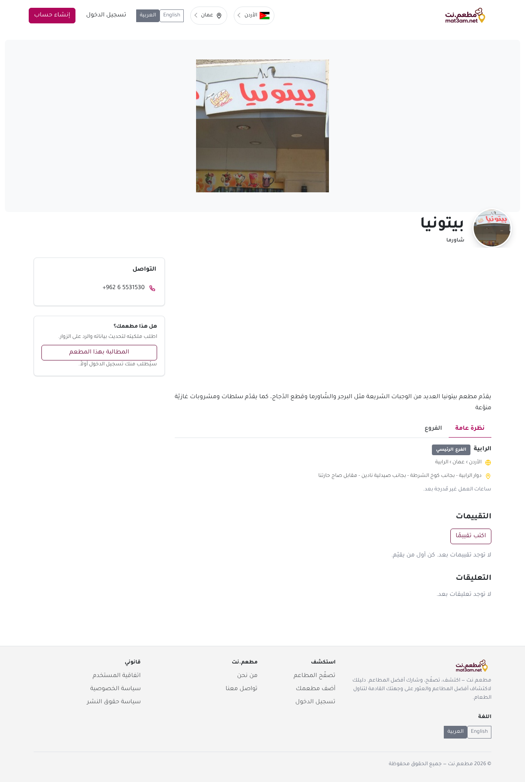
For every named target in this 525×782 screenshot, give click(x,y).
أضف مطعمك (316, 689)
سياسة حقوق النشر (114, 702)
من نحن (247, 676)
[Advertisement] (333, 324)
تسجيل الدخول (106, 15)
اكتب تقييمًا (471, 536)
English (171, 15)
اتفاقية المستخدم (117, 676)
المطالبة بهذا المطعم (99, 352)
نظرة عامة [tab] (470, 429)
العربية (148, 15)
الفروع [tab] (433, 429)
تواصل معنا (242, 689)
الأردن (475, 462)
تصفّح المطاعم (315, 676)
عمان (458, 462)
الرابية (441, 462)
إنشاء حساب (52, 15)
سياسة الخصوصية (115, 689)
